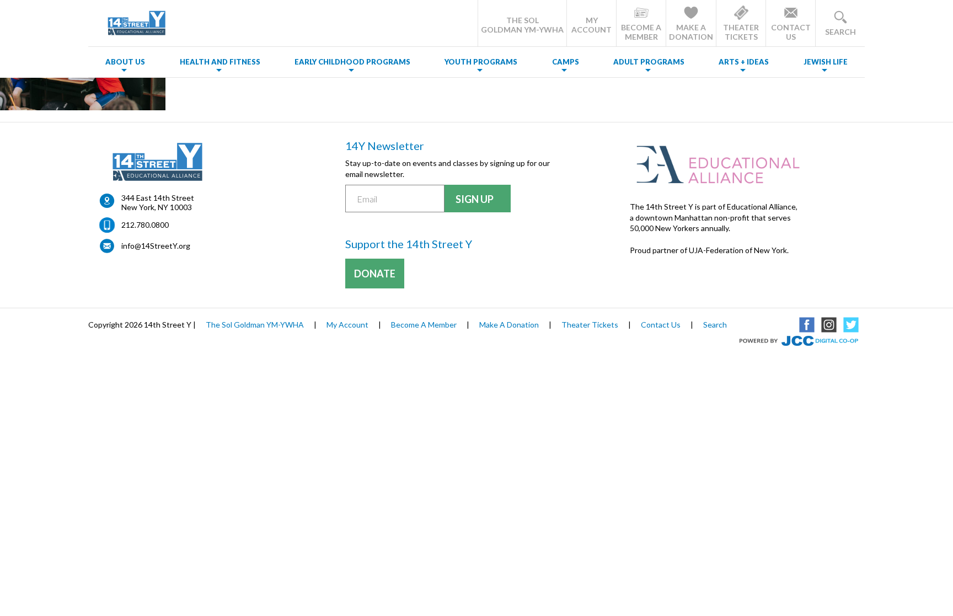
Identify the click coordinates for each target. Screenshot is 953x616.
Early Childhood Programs (352, 61)
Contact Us (661, 324)
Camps (565, 61)
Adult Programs (648, 61)
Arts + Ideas (744, 61)
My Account (347, 324)
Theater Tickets (589, 324)
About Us (125, 61)
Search (715, 324)
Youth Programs (481, 61)
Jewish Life (826, 61)
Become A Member (424, 324)
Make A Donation (509, 324)
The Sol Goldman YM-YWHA (255, 324)
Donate (374, 273)
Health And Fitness (220, 61)
